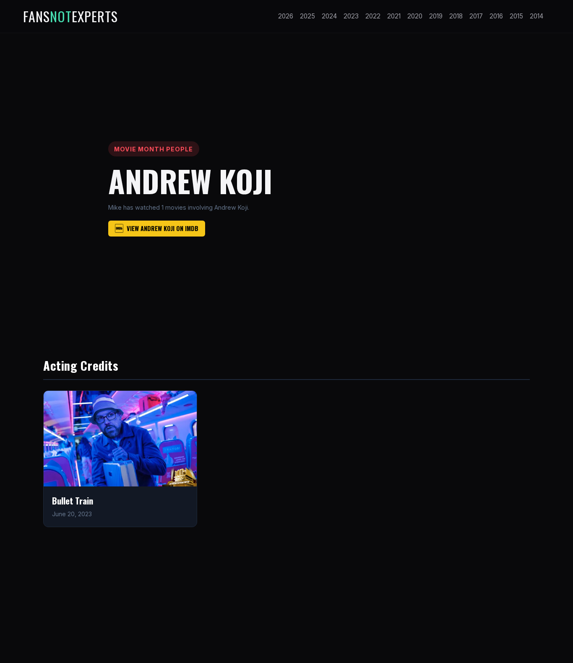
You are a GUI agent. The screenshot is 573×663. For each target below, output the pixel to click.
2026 (285, 16)
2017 (476, 16)
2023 (351, 16)
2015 (516, 16)
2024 (329, 16)
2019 (436, 16)
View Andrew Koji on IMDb (162, 228)
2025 (307, 16)
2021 (394, 16)
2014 (536, 16)
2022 (372, 16)
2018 (456, 16)
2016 (496, 16)
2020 (414, 16)
